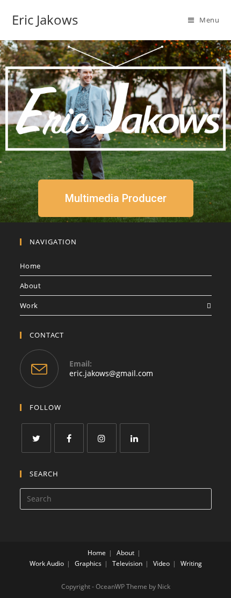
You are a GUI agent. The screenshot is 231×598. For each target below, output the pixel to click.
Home (30, 266)
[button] (115, 198)
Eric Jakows (45, 19)
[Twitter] (36, 438)
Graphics (88, 563)
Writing (191, 563)
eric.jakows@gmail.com (111, 373)
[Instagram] (102, 438)
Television (127, 563)
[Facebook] (69, 438)
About (30, 285)
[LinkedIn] (134, 438)
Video (161, 563)
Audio (55, 563)
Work (29, 305)
